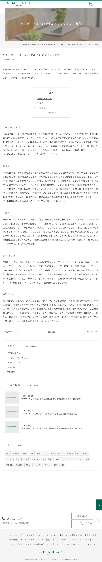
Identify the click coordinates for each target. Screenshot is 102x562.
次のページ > (91, 331)
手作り (40, 103)
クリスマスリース (38, 459)
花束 (38, 453)
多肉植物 (19, 465)
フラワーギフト (82, 453)
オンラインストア (57, 453)
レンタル (11, 367)
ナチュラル (37, 465)
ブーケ (45, 453)
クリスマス (10, 459)
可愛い (28, 465)
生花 (62, 465)
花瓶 (55, 465)
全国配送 (70, 453)
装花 (8, 453)
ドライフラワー (13, 362)
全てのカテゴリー (14, 353)
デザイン (48, 465)
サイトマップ (90, 544)
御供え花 (16, 453)
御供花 (24, 453)
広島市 (50, 459)
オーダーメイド (44, 98)
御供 (31, 453)
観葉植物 (9, 465)
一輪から (41, 107)
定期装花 (11, 372)
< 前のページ (10, 331)
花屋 (57, 459)
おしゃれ (65, 459)
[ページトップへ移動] (97, 520)
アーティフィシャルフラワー (19, 357)
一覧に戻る (51, 331)
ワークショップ (23, 459)
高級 (87, 459)
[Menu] (97, 4)
